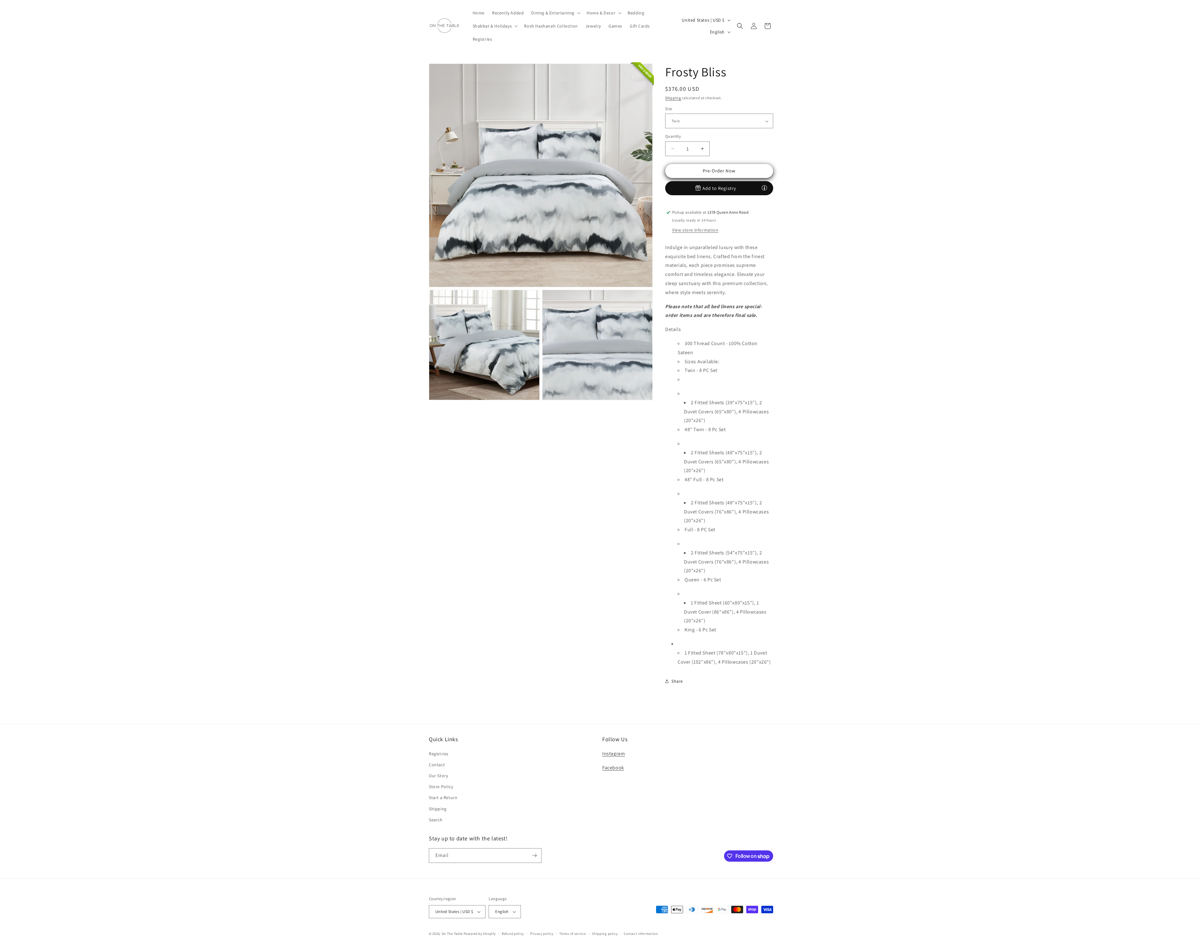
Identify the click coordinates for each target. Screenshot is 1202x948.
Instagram (613, 753)
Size (668, 108)
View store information (695, 230)
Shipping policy (605, 933)
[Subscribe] (534, 855)
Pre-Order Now (719, 171)
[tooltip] (764, 187)
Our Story (438, 775)
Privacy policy (541, 933)
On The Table (453, 933)
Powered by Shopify (480, 933)
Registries (439, 754)
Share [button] (677, 681)
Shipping (673, 97)
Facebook (613, 767)
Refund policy (513, 933)
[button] (555, 12)
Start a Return (443, 797)
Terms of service (572, 933)
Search (436, 820)
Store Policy (441, 786)
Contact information (641, 933)
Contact (437, 764)
